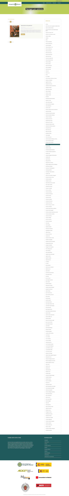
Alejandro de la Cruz (49, 83)
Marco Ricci (47, 364)
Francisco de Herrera (49, 201)
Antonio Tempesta (49, 116)
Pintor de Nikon (48, 63)
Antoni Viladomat (48, 105)
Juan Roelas (48, 325)
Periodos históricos (48, 445)
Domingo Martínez (49, 169)
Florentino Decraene (49, 186)
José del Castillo (48, 300)
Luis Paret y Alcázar (49, 351)
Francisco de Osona (49, 202)
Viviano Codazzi (48, 426)
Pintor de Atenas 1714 (49, 47)
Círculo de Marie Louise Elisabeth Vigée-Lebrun (52, 30)
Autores (46, 447)
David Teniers (48, 158)
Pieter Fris (47, 402)
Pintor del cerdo (48, 69)
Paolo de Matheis (48, 380)
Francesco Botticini (49, 191)
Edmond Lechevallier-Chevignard (51, 175)
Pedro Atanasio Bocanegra (50, 388)
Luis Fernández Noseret (49, 344)
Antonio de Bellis (48, 111)
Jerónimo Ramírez (48, 283)
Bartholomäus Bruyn (49, 120)
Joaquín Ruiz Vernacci (49, 289)
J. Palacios (47, 261)
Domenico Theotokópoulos (50, 168)
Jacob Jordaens (48, 265)
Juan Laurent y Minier (49, 322)
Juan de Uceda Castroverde (50, 314)
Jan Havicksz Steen (49, 274)
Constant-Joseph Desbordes (50, 149)
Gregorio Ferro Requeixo (49, 246)
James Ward (48, 270)
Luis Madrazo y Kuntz (49, 347)
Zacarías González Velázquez (50, 428)
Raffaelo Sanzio (48, 410)
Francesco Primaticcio (49, 193)
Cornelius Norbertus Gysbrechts (51, 151)
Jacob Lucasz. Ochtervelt (49, 267)
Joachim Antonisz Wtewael (50, 287)
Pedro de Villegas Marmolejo (50, 391)
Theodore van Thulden (49, 417)
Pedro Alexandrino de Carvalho (50, 386)
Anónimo (47, 96)
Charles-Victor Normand (49, 142)
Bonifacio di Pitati (48, 133)
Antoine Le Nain (48, 100)
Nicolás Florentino (48, 377)
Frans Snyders (48, 224)
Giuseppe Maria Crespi (49, 243)
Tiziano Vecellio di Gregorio (50, 421)
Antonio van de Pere (49, 118)
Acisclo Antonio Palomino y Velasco (51, 78)
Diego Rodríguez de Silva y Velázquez (51, 164)
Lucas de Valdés (48, 340)
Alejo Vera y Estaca (49, 89)
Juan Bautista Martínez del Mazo (51, 311)
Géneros (46, 451)
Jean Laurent (48, 281)
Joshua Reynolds (48, 307)
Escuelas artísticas (47, 449)
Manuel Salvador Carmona (50, 362)
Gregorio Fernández (49, 245)
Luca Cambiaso (48, 338)
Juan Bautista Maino (49, 309)
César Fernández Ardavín (50, 140)
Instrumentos (47, 454)
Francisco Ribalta (48, 217)
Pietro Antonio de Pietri (49, 406)
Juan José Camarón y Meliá (50, 320)
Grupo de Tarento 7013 (49, 32)
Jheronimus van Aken (49, 285)
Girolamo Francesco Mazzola (50, 241)
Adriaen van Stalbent (49, 80)
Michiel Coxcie (48, 371)
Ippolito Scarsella (48, 257)
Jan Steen (47, 276)
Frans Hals (47, 223)
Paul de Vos (48, 382)
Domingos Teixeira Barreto (50, 171)
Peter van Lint (48, 397)
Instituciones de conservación (49, 456)
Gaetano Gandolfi (48, 226)
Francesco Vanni (48, 197)
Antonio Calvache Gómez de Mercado (52, 109)
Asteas (47, 24)
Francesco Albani (48, 190)
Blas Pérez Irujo (48, 129)
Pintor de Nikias (48, 61)
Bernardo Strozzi (48, 127)
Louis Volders (48, 336)
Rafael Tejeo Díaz (48, 408)
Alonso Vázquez (48, 91)
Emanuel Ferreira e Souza (50, 177)
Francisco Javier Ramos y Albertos (51, 208)
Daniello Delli (48, 157)
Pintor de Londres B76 (49, 58)
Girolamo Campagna (49, 239)
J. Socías (47, 263)
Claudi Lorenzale (48, 147)
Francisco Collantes (49, 199)
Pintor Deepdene (48, 67)
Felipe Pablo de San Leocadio (50, 182)
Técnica (46, 443)
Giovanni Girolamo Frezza (50, 237)
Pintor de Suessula (49, 65)
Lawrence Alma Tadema (49, 333)
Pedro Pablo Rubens (49, 393)
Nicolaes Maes (48, 373)
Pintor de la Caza (48, 56)
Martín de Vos (48, 366)
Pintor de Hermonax (49, 54)
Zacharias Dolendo (49, 430)
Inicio (44, 2)
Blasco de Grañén (48, 131)
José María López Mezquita (50, 305)
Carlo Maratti (48, 135)
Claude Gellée (48, 146)
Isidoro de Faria (48, 259)
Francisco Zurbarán (49, 221)
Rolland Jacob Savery (49, 413)
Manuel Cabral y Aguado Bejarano (51, 355)
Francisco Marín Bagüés (49, 210)
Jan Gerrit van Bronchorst (50, 272)
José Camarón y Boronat (50, 294)
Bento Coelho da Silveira (49, 27)
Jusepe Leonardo (48, 329)
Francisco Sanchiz (48, 219)
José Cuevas (48, 296)
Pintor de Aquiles (48, 45)
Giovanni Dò (48, 235)
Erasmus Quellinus (49, 179)
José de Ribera (48, 298)
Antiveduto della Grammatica (50, 98)
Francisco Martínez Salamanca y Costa (52, 212)
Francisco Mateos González (50, 213)
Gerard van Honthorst (49, 228)
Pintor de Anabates (49, 41)
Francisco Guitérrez (49, 206)
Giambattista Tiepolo (49, 230)
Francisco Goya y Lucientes (50, 204)
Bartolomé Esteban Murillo (50, 124)
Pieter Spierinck (48, 404)
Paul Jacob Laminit (49, 384)
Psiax (47, 74)
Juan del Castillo (48, 318)
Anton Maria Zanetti (49, 102)
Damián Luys (48, 153)
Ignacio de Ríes (48, 256)
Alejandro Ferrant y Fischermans (51, 85)
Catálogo (59, 2)
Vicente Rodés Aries (49, 424)
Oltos (47, 39)
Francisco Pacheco (49, 215)
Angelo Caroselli (48, 94)
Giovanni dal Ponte (49, 234)
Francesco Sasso (48, 195)
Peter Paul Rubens (49, 395)
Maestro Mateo (48, 36)
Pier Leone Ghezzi (48, 399)
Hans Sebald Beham (49, 252)
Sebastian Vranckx (48, 415)
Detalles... (22, 34)
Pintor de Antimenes (49, 43)
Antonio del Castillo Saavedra (50, 113)
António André (48, 107)
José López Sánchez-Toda (50, 303)
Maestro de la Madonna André (50, 34)
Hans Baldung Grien (49, 248)
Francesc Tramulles (49, 188)
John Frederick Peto (49, 292)
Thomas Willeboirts (49, 419)
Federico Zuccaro (48, 180)
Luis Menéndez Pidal (49, 349)
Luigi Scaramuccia (48, 342)
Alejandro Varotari (48, 87)
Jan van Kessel (48, 278)
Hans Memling (48, 250)
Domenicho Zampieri (49, 166)
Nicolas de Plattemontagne (50, 375)
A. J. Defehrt (48, 76)
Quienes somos (48, 2)
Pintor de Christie (48, 50)
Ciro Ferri (47, 144)
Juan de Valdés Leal (49, 316)
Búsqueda (54, 2)
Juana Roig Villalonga (49, 327)
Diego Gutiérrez (48, 160)
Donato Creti (48, 173)
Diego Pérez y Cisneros (49, 162)
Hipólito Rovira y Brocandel (50, 254)
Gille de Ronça (48, 232)
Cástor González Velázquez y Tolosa (51, 138)
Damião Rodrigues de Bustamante (51, 155)
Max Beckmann (48, 369)
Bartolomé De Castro (49, 122)
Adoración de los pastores (26, 25)
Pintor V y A (47, 72)
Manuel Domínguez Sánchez (50, 358)
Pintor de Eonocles (49, 52)
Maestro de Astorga (49, 353)
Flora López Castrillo (49, 184)
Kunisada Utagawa (49, 331)
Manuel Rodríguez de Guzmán (50, 360)
